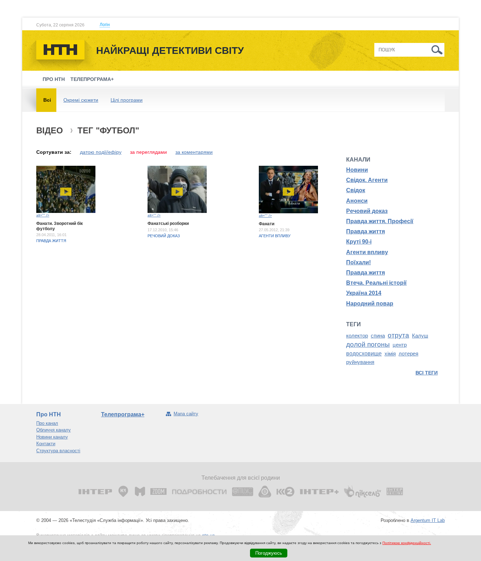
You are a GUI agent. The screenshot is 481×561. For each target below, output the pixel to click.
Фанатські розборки (168, 223)
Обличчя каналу (53, 430)
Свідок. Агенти (367, 180)
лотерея (408, 354)
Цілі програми (127, 100)
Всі (47, 100)
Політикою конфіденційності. (406, 543)
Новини (357, 170)
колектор (357, 336)
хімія (390, 354)
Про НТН (54, 79)
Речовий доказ (164, 236)
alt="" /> (42, 215)
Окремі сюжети (80, 100)
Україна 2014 (363, 293)
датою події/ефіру (100, 152)
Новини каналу (52, 437)
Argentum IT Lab (428, 520)
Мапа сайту (186, 413)
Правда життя (51, 241)
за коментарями (194, 152)
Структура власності (58, 450)
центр (400, 345)
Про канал (47, 423)
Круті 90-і (358, 242)
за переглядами (148, 152)
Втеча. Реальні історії (376, 283)
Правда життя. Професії (379, 221)
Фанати (266, 223)
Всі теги (427, 373)
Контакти (45, 443)
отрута (398, 335)
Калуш (420, 336)
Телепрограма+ (92, 79)
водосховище (364, 354)
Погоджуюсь (268, 553)
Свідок (355, 190)
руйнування (360, 362)
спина (378, 336)
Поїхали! (358, 262)
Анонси (357, 201)
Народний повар (369, 304)
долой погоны (368, 344)
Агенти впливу (275, 236)
